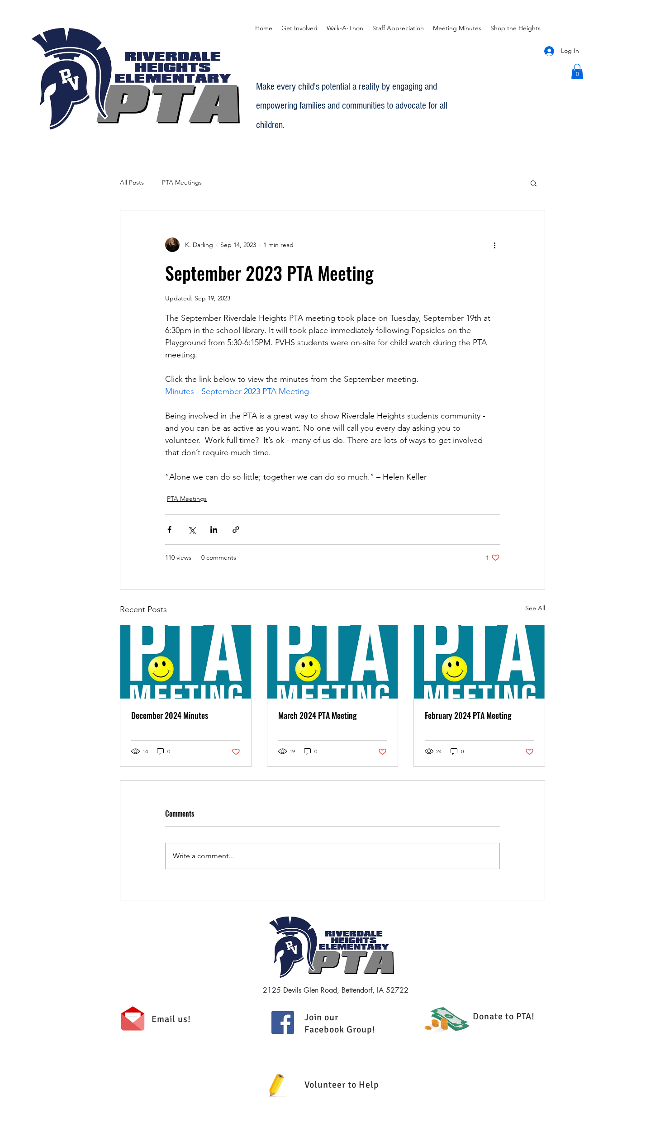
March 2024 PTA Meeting (317, 715)
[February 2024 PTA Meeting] (479, 662)
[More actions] (494, 244)
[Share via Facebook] (169, 529)
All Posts (132, 182)
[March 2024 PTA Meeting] (332, 662)
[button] (577, 71)
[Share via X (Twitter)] (191, 529)
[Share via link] (236, 529)
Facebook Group (338, 1029)
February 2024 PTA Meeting (468, 715)
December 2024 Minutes (169, 715)
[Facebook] (282, 1022)
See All (535, 608)
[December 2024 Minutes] (185, 662)
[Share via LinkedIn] (213, 529)
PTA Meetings (182, 182)
